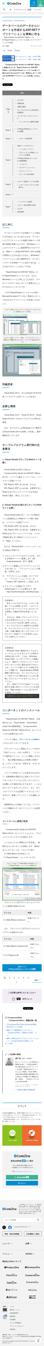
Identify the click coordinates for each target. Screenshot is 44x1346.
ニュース (6, 1243)
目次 (22, 93)
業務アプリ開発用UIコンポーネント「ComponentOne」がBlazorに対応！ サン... (21, 1032)
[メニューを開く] (3, 3)
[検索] (4, 9)
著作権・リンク (15, 1310)
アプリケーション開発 (22, 9)
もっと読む (9, 1043)
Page (8, 130)
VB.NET (10, 50)
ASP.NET (17, 50)
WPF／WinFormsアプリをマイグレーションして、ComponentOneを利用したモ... (22, 1039)
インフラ (37, 9)
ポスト (8, 84)
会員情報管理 (14, 1313)
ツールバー (23, 164)
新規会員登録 (23, 1177)
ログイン (23, 1183)
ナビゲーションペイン (27, 167)
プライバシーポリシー (17, 1326)
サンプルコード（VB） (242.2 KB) (28, 59)
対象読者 (20, 103)
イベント (6, 1253)
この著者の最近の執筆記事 (25, 1089)
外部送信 (12, 1329)
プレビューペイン (25, 171)
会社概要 (12, 1319)
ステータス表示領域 (26, 174)
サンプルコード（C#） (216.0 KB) (28, 56)
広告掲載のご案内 (32, 1234)
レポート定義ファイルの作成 (28, 181)
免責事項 (12, 1316)
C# (4, 50)
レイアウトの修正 (25, 201)
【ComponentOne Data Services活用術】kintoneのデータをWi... (21, 1025)
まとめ (19, 208)
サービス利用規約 (15, 1323)
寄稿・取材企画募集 (12, 1234)
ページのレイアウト (26, 149)
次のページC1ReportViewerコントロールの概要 (22, 967)
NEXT (36, 980)
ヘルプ (12, 1306)
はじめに (20, 100)
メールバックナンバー (23, 1171)
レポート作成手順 (25, 138)
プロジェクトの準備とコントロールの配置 (29, 153)
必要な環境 (21, 106)
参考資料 (20, 212)
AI (10, 9)
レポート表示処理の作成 (26, 205)
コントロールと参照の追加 (29, 121)
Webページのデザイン (25, 146)
